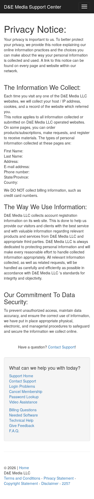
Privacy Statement (59, 478)
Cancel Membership (25, 391)
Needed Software (23, 415)
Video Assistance (23, 401)
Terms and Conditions (22, 478)
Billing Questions (23, 409)
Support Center (32, 6)
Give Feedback (21, 425)
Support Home (21, 375)
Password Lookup (24, 396)
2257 (66, 483)
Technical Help (21, 420)
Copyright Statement (21, 483)
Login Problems (22, 386)
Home (24, 467)
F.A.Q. (14, 430)
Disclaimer (49, 483)
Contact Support (61, 347)
